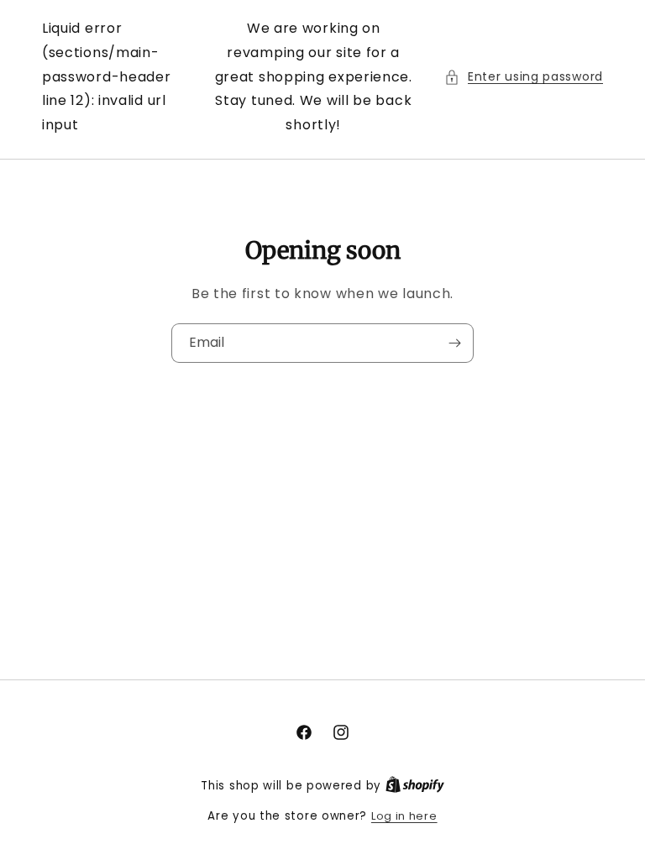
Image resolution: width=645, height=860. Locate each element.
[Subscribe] (454, 343)
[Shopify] (414, 786)
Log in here (404, 816)
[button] (523, 76)
